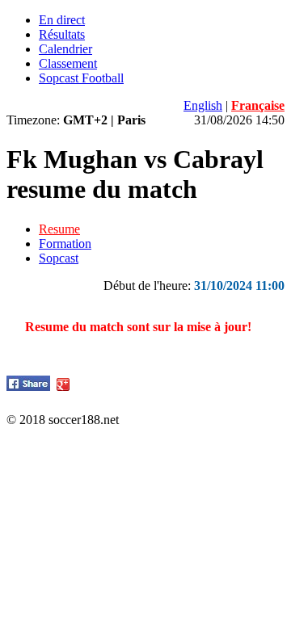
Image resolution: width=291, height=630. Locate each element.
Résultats (62, 34)
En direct (62, 20)
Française (258, 105)
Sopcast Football (81, 78)
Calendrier (65, 49)
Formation (65, 243)
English (202, 105)
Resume (59, 229)
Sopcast (58, 258)
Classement (68, 63)
